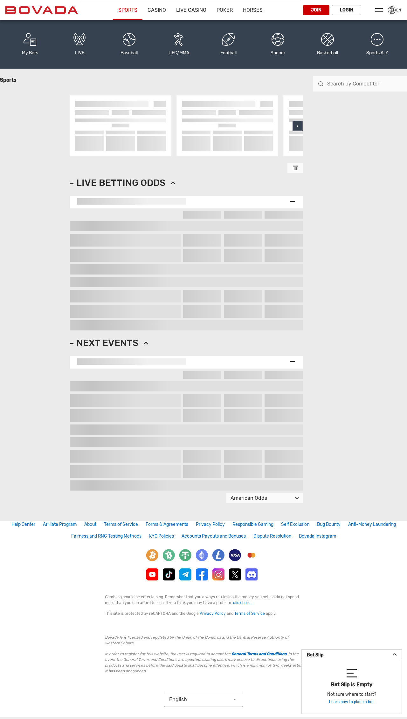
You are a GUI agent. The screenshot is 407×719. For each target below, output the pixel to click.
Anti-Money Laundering (372, 524)
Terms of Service (121, 524)
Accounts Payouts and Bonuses (214, 536)
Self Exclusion (295, 524)
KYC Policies (161, 536)
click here (242, 602)
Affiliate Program (60, 524)
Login (346, 10)
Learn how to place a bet (351, 702)
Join (316, 10)
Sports (127, 10)
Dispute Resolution (272, 536)
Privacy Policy (210, 524)
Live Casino (191, 10)
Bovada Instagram (317, 536)
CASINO (157, 10)
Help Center (23, 524)
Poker (225, 10)
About (90, 524)
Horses (253, 10)
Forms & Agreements (167, 524)
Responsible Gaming (252, 524)
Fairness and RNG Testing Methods (106, 536)
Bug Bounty (329, 524)
